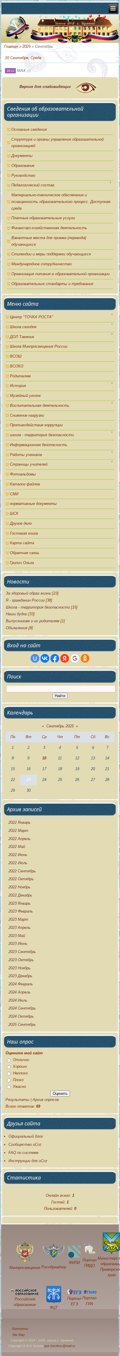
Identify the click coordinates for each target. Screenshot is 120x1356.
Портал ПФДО (89, 1263)
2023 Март (18, 919)
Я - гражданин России (25, 600)
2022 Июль (17, 863)
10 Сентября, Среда (23, 58)
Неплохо (20, 1073)
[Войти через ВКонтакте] (44, 658)
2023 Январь (19, 903)
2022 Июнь (17, 855)
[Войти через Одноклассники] (85, 658)
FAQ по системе (23, 1152)
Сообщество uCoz (25, 1144)
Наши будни (16, 614)
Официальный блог (25, 1136)
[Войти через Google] (75, 658)
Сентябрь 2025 (60, 726)
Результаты (17, 1099)
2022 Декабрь (20, 895)
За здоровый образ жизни (28, 593)
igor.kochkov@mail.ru (59, 1346)
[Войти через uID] (35, 658)
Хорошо (20, 1066)
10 (44, 758)
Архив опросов (46, 1099)
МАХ (21, 70)
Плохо (18, 1080)
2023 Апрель (19, 927)
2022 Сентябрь (22, 871)
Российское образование (25, 1302)
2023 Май (16, 936)
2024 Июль (17, 1000)
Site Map (18, 1334)
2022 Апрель (19, 839)
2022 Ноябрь (19, 887)
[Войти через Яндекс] (64, 658)
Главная (11, 46)
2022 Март (18, 830)
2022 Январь (19, 822)
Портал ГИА (89, 1301)
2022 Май (16, 846)
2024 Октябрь (21, 1016)
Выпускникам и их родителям (32, 621)
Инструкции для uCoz (27, 1161)
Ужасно (19, 1086)
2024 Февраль (20, 984)
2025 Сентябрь (22, 1024)
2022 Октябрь (21, 879)
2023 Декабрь (20, 976)
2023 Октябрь (21, 960)
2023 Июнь (17, 943)
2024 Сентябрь (22, 1008)
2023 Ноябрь (19, 968)
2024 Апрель (19, 992)
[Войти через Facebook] (54, 658)
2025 (26, 46)
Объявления (16, 628)
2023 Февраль (20, 911)
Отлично (21, 1060)
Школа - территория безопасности (38, 607)
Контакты (20, 1328)
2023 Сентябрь (22, 952)
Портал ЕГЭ (74, 1301)
